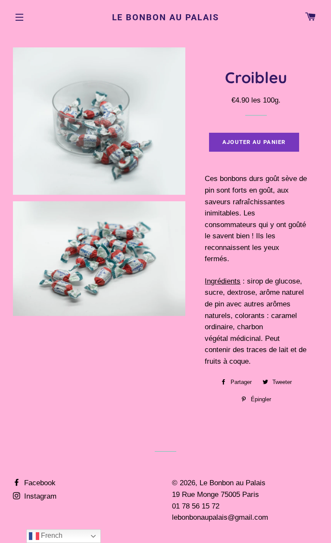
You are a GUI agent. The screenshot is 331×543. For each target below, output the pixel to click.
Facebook (39, 483)
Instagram (39, 496)
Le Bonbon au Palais (165, 17)
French (50, 535)
